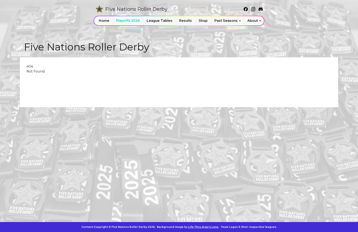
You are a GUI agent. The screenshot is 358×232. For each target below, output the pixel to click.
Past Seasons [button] (226, 21)
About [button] (252, 21)
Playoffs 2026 (128, 21)
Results (185, 21)
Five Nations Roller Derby (136, 9)
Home (104, 21)
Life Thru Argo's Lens (203, 226)
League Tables (159, 21)
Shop (203, 21)
